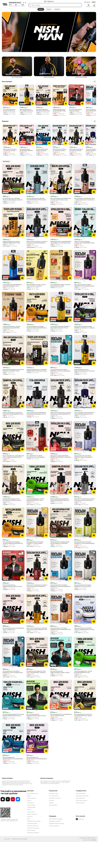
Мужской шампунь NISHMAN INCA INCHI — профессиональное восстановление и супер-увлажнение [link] (84, 199)
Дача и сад (29, 816)
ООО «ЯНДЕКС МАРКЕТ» (90, 838)
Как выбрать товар (53, 793)
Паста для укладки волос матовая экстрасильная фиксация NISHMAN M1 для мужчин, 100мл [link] (37, 327)
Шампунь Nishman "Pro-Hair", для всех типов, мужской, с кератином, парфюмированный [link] (36, 285)
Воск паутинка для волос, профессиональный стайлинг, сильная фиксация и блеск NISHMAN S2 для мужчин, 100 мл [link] (36, 715)
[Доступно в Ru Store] (18, 801)
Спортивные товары (32, 823)
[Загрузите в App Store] (3, 801)
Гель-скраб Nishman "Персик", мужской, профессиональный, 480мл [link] (60, 285)
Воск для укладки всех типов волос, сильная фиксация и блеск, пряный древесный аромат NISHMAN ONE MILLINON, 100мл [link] (83, 715)
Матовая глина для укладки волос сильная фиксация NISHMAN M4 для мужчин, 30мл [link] (13, 715)
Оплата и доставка (53, 795)
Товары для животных (32, 825)
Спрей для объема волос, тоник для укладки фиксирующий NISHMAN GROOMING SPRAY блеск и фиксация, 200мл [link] (12, 327)
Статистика (7, 839)
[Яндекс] (94, 840)
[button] (23, 2)
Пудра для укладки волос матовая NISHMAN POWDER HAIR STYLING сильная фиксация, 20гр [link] (60, 110)
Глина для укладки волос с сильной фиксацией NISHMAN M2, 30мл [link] (83, 672)
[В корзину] (16, 103)
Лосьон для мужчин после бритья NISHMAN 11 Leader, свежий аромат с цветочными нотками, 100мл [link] (83, 456)
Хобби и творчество (32, 814)
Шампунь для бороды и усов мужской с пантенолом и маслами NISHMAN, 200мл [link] (13, 413)
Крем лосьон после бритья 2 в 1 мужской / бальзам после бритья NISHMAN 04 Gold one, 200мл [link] (10, 150)
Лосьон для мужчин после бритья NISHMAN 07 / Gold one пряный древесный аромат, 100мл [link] (35, 542)
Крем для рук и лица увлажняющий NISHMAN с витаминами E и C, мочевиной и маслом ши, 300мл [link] (26, 150)
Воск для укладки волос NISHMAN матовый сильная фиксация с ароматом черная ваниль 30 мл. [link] (43, 110)
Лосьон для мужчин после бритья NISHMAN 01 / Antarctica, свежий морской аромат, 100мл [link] (60, 370)
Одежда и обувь (31, 805)
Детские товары (31, 830)
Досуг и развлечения (32, 793)
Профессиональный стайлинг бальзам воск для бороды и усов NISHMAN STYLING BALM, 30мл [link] (59, 542)
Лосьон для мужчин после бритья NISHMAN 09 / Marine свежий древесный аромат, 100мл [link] (60, 585)
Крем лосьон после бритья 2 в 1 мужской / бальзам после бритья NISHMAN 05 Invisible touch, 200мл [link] (59, 150)
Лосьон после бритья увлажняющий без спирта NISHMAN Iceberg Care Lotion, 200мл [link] (84, 413)
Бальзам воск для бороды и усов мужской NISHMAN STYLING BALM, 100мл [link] (13, 370)
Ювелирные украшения (33, 832)
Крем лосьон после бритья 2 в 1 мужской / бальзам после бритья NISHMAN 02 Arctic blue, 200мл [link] (37, 242)
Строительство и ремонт (33, 828)
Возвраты (51, 802)
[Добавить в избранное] (16, 86)
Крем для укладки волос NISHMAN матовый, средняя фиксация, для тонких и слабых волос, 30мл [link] (84, 628)
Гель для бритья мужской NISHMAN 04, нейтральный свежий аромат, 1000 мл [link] (36, 413)
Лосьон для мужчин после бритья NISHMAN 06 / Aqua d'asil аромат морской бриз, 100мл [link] (13, 672)
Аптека (29, 809)
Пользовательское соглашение (19, 839)
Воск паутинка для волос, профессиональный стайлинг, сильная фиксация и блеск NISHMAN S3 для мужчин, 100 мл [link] (59, 672)
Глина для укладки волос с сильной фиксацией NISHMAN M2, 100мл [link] (35, 499)
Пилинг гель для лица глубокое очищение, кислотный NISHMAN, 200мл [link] (84, 242)
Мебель (29, 795)
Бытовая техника (31, 798)
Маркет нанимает (80, 802)
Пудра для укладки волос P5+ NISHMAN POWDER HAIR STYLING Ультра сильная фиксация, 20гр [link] (36, 370)
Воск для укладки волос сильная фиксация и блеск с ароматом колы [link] (13, 628)
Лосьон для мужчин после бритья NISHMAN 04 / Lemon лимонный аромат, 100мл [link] (84, 542)
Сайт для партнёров (54, 825)
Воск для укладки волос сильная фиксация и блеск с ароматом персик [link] (60, 715)
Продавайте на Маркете (55, 821)
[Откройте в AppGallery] (13, 801)
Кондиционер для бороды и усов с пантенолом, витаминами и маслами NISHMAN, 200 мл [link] (12, 499)
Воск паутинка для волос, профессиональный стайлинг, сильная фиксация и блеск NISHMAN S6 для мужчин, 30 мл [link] (76, 110)
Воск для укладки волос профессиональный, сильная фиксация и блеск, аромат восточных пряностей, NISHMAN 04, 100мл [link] (37, 758)
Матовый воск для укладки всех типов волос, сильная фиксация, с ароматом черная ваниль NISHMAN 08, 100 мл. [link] (36, 672)
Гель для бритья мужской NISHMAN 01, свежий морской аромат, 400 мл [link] (12, 285)
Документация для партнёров (56, 823)
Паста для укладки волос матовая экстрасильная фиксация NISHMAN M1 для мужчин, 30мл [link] (10, 110)
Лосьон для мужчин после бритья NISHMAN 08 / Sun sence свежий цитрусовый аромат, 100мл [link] (82, 585)
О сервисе (51, 800)
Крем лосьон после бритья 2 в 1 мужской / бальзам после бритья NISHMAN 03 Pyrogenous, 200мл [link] (37, 585)
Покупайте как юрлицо (54, 798)
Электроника (30, 802)
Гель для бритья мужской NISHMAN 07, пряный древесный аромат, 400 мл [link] (60, 327)
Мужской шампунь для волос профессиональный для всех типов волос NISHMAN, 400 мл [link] (26, 110)
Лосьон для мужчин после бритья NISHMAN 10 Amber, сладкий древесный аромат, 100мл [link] (60, 628)
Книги (28, 818)
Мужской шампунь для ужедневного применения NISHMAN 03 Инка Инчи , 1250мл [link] (59, 499)
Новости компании (80, 793)
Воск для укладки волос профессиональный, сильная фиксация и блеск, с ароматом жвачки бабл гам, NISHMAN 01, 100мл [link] (43, 150)
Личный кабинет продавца (55, 819)
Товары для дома (31, 807)
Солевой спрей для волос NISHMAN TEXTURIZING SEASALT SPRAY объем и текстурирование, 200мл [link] (36, 199)
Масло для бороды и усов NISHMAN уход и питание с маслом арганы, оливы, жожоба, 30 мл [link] (60, 199)
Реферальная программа (82, 795)
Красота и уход (31, 812)
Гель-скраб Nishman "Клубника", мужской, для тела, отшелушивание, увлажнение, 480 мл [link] (36, 456)
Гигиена (29, 800)
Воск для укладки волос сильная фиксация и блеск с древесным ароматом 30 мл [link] (13, 456)
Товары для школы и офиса (34, 821)
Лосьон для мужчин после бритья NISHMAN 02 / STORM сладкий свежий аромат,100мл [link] (84, 285)
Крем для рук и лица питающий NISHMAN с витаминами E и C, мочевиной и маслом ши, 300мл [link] (60, 242)
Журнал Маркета (53, 805)
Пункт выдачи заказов (81, 800)
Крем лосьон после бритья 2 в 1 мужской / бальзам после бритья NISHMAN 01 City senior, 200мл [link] (76, 150)
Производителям (80, 798)
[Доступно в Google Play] (8, 801)
